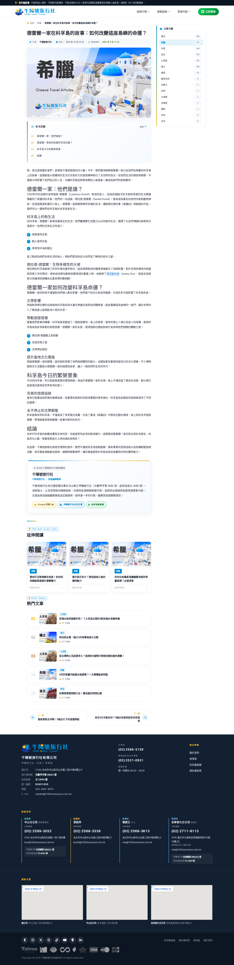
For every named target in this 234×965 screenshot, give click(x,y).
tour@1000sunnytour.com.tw (39, 842)
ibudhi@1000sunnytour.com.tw (89, 842)
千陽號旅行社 (42, 474)
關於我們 (194, 752)
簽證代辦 (182, 11)
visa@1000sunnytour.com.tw (137, 842)
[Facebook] (24, 940)
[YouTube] (64, 940)
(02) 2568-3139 (130, 749)
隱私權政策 (196, 770)
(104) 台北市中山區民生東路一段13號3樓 (44, 837)
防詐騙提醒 (196, 764)
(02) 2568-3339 (87, 831)
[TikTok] (56, 940)
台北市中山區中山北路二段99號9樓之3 (141, 837)
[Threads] (48, 940)
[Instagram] (32, 940)
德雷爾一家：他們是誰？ (50, 136)
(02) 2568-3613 (136, 831)
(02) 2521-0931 (130, 760)
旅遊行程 (142, 11)
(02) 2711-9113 (185, 831)
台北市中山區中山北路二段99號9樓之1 (92, 837)
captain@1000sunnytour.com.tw (53, 794)
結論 (39, 155)
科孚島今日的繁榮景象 (49, 149)
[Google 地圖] (72, 940)
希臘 (39, 23)
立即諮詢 (211, 11)
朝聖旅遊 (162, 11)
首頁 (31, 23)
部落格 (193, 758)
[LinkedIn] (80, 940)
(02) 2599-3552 (38, 831)
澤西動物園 (112, 273)
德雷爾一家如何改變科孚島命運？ (55, 142)
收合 (142, 127)
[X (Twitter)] (40, 940)
